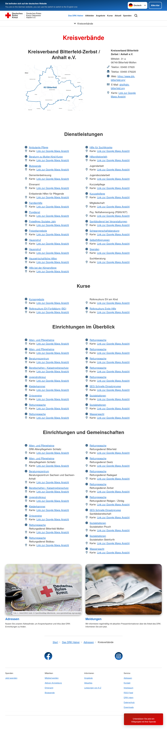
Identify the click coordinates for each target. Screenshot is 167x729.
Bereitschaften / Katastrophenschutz (49, 367)
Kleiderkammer (37, 386)
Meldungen (93, 619)
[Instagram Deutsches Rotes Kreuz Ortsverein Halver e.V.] (119, 656)
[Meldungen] (123, 589)
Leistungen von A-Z (92, 687)
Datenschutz (129, 702)
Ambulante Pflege (38, 147)
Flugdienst (34, 212)
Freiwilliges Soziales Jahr (42, 221)
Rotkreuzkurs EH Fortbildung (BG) (47, 308)
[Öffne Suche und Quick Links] (136, 16)
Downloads (129, 707)
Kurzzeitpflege (97, 193)
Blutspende (35, 166)
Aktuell (118, 15)
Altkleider (89, 15)
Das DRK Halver (75, 15)
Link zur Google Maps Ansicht (123, 94)
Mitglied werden (52, 678)
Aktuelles (88, 682)
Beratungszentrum (39, 358)
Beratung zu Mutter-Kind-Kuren (46, 156)
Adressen (12, 619)
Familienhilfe (35, 203)
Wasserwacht (97, 414)
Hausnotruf (35, 240)
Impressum (128, 687)
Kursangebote (36, 299)
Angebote (100, 15)
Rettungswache (37, 404)
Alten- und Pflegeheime (41, 340)
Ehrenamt (49, 687)
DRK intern (128, 697)
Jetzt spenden (11, 678)
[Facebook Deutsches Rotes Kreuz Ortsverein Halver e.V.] (48, 656)
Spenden (127, 15)
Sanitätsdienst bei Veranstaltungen (108, 221)
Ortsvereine (35, 395)
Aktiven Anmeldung (53, 682)
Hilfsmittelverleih (98, 156)
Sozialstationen (98, 395)
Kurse (110, 15)
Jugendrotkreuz (37, 377)
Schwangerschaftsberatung (104, 230)
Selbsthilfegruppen (100, 240)
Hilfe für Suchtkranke (101, 147)
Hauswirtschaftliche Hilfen (43, 258)
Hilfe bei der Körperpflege (42, 267)
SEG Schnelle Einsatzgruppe (105, 386)
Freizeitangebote (38, 230)
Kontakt (127, 682)
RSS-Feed (128, 692)
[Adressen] (43, 589)
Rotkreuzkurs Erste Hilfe (103, 308)
